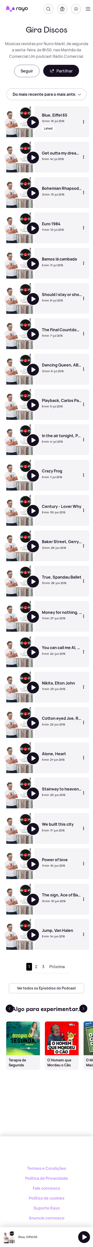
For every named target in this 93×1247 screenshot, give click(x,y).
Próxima (57, 966)
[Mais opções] (83, 122)
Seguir (27, 71)
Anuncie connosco (46, 1218)
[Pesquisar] (48, 9)
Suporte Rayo (46, 1208)
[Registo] (76, 9)
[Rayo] (46, 1153)
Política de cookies (46, 1198)
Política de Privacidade (46, 1178)
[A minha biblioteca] (62, 9)
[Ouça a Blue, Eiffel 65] (84, 1237)
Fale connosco (46, 1188)
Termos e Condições (46, 1168)
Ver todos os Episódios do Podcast (46, 988)
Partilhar (65, 71)
